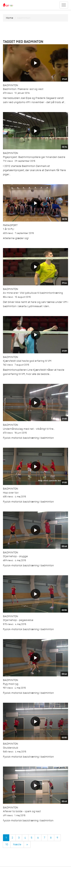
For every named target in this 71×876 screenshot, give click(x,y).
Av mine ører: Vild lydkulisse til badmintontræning (33, 293)
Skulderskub (10, 748)
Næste (17, 844)
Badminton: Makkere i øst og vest (23, 89)
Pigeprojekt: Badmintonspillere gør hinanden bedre (34, 157)
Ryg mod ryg (10, 684)
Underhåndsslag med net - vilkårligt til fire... (29, 429)
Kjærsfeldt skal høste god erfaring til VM (27, 361)
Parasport (10, 225)
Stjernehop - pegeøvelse (18, 620)
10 (6, 844)
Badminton (10, 85)
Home (9, 18)
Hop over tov (11, 493)
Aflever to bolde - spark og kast (22, 811)
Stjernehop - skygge (15, 556)
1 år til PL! (8, 229)
